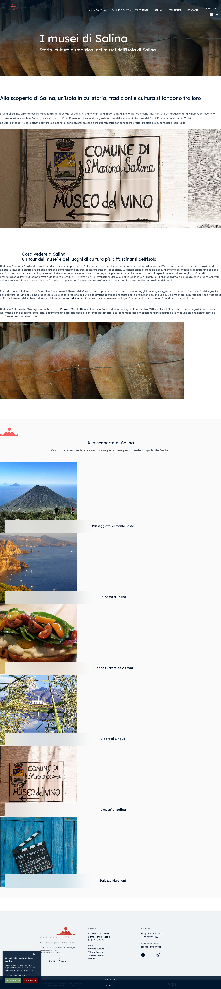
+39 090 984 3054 (149, 943)
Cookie (52, 961)
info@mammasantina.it (152, 933)
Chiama (110, 986)
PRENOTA (211, 8)
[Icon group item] (146, 958)
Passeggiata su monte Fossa (113, 526)
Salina (158, 10)
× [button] (37, 954)
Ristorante (141, 10)
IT (211, 14)
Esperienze (174, 10)
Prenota (110, 979)
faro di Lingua (75, 298)
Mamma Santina (96, 10)
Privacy (62, 961)
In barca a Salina (113, 597)
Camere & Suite (120, 10)
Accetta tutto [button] (13, 980)
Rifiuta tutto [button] (30, 980)
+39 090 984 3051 (149, 937)
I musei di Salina (113, 809)
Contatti (192, 10)
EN (216, 14)
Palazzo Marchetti (71, 309)
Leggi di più (23, 975)
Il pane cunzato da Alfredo (113, 668)
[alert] (22, 968)
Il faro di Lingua (113, 739)
